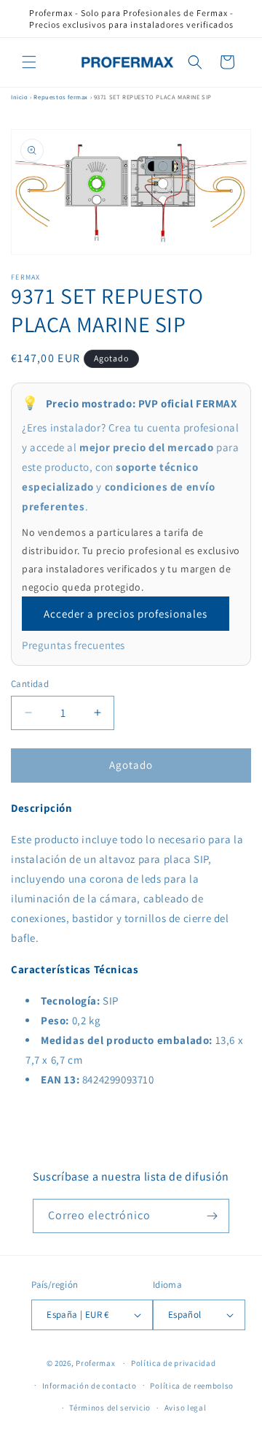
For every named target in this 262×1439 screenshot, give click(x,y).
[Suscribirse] (212, 1216)
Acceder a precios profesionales (125, 614)
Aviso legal (185, 1407)
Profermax (95, 1363)
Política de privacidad (173, 1363)
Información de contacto (89, 1386)
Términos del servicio (110, 1407)
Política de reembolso (192, 1386)
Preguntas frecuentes (73, 645)
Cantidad (30, 684)
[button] (29, 62)
